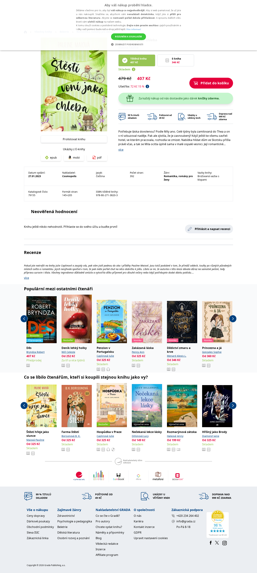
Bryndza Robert (35, 352)
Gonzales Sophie (212, 352)
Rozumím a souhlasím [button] (128, 36)
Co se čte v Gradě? (108, 516)
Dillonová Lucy (140, 436)
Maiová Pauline (35, 439)
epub (53, 157)
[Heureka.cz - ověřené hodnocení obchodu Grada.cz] (218, 524)
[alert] (128, 25)
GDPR (137, 532)
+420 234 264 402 (187, 516)
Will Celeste (68, 352)
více (120, 150)
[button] (128, 44)
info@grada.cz (185, 521)
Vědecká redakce (107, 544)
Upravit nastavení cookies (151, 538)
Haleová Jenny (175, 436)
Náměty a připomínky (110, 532)
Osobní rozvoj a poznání (73, 538)
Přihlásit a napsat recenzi (212, 229)
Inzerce (100, 549)
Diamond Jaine (210, 436)
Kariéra (138, 521)
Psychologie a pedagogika (74, 521)
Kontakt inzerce (144, 527)
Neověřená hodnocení (54, 211)
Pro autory (103, 521)
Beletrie (62, 527)
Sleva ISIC (33, 532)
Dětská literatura (68, 532)
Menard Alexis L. (176, 355)
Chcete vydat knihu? (109, 527)
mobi (76, 157)
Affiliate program (107, 555)
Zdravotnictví (66, 516)
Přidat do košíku (215, 83)
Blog (99, 538)
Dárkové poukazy (38, 521)
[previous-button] (24, 318)
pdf (99, 157)
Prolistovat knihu (74, 139)
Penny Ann (138, 352)
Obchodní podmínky (40, 527)
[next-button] (233, 318)
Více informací (133, 29)
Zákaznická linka (37, 538)
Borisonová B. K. (71, 436)
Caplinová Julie (105, 355)
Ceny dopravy (36, 516)
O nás (137, 516)
